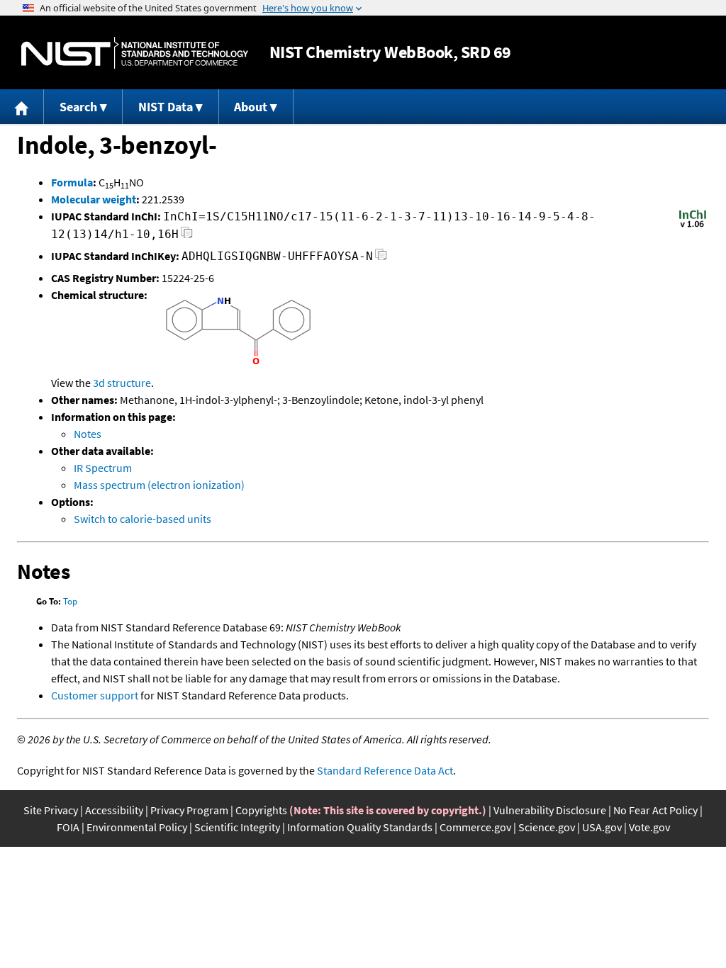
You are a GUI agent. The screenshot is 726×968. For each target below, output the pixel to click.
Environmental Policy (136, 827)
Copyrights (261, 810)
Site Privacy (50, 810)
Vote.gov (649, 827)
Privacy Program (189, 810)
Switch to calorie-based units (142, 519)
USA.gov (602, 827)
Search (78, 107)
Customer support (94, 695)
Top (70, 601)
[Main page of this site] (22, 106)
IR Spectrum (103, 468)
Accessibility (114, 810)
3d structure (122, 383)
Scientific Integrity (237, 827)
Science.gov (546, 827)
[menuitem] (22, 106)
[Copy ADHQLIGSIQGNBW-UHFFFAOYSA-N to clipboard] (381, 258)
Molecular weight (93, 199)
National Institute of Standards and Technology (134, 53)
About (250, 107)
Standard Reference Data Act (385, 770)
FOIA (68, 827)
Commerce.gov (475, 827)
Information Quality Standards (359, 827)
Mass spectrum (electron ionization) (159, 485)
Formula (72, 182)
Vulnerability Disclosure (549, 810)
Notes (87, 434)
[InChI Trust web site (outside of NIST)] (692, 226)
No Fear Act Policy (655, 810)
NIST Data (165, 107)
